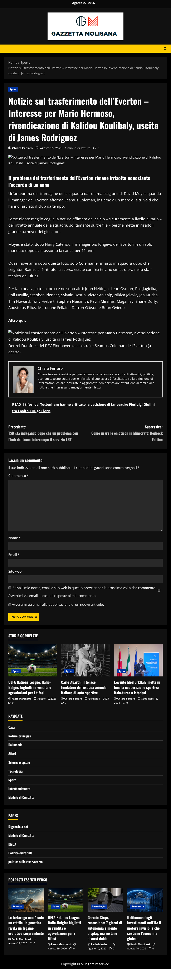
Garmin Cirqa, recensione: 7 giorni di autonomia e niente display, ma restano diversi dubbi (105, 928)
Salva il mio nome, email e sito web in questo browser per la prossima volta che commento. (84, 588)
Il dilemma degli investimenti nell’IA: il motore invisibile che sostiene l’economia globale (144, 928)
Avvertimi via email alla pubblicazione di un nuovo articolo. (58, 604)
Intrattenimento (19, 788)
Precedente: (43, 433)
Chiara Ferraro (22, 148)
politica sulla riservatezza (25, 861)
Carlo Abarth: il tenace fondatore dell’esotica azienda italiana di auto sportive (83, 687)
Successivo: (127, 433)
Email (14, 554)
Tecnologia (15, 771)
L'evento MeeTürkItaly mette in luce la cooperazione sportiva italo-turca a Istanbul (137, 687)
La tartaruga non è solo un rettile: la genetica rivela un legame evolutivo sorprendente (26, 925)
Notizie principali (19, 735)
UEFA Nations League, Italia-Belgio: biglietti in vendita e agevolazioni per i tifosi (29, 687)
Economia (138, 906)
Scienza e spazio (19, 762)
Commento (18, 475)
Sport (13, 89)
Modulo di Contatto (21, 797)
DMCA (12, 844)
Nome (14, 538)
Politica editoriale (20, 852)
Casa (11, 727)
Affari (12, 753)
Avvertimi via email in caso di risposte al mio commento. (52, 595)
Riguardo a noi (18, 826)
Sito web (15, 571)
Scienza (17, 906)
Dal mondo (15, 744)
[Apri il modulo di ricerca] (165, 49)
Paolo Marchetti (21, 698)
